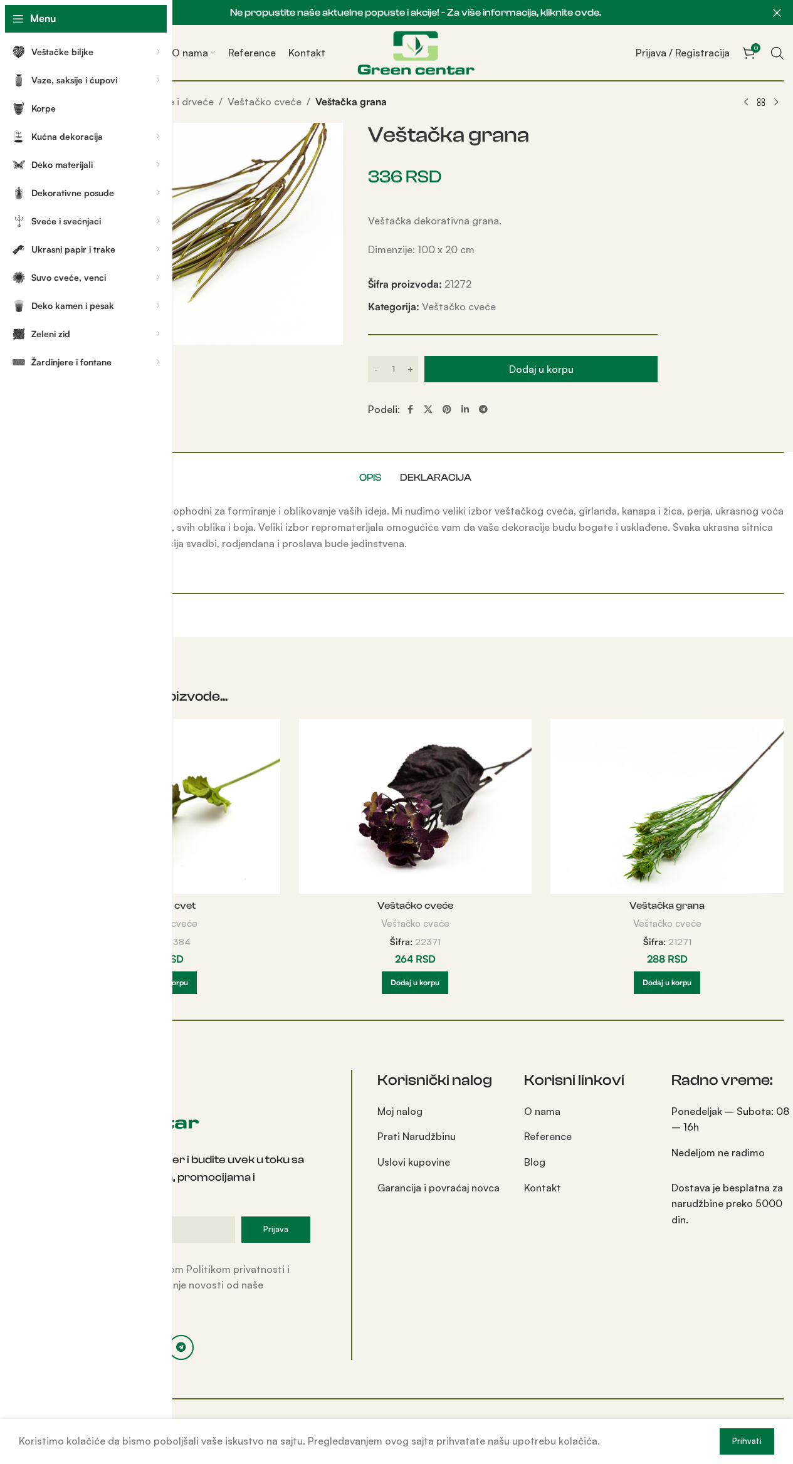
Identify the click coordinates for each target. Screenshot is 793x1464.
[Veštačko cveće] (415, 806)
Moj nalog (400, 1111)
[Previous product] (746, 102)
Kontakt (542, 1187)
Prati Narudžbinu (416, 1136)
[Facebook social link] (410, 409)
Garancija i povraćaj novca (438, 1187)
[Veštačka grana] (667, 806)
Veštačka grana (667, 905)
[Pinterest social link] (447, 409)
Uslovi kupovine (413, 1162)
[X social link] (428, 409)
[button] (415, 982)
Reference (548, 1136)
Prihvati (747, 1441)
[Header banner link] (415, 12)
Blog (534, 1162)
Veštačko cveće (265, 101)
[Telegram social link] (483, 409)
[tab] (370, 477)
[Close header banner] (777, 12)
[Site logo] (415, 51)
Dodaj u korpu (541, 369)
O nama (542, 1111)
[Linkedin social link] (465, 409)
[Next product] (776, 102)
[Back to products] (761, 102)
